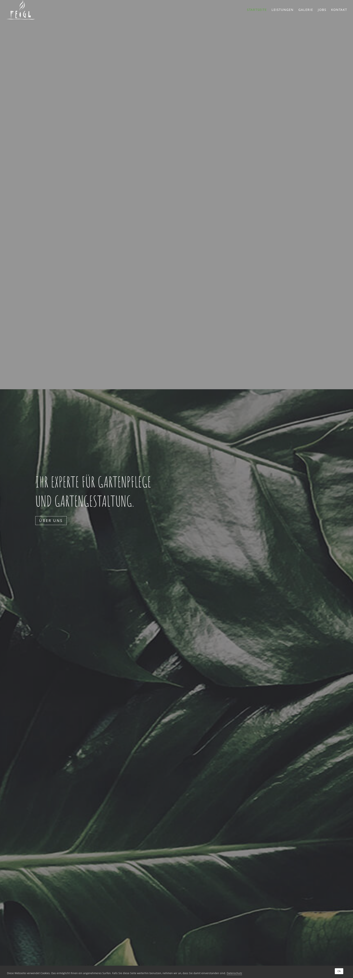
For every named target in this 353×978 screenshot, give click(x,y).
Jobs (322, 10)
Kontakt (339, 10)
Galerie (305, 10)
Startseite (257, 10)
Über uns (51, 520)
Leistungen (283, 10)
